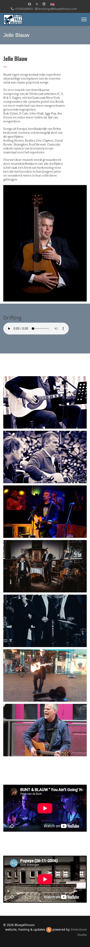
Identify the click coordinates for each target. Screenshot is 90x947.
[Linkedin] (44, 4)
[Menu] (84, 19)
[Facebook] (29, 4)
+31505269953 (23, 9)
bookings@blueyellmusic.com (57, 9)
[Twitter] (36, 4)
